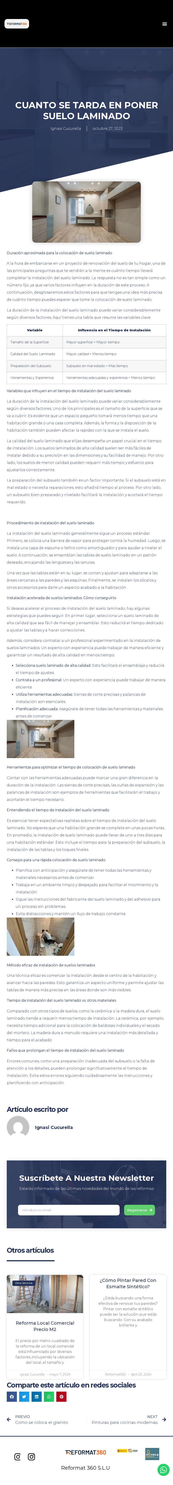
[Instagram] (18, 1457)
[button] (164, 24)
